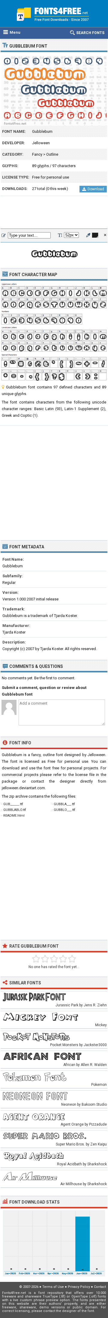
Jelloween (41, 143)
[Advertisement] (54, 212)
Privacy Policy (79, 1287)
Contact (100, 1287)
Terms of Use (53, 1287)
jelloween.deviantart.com (23, 788)
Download (96, 189)
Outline (52, 154)
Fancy (37, 154)
